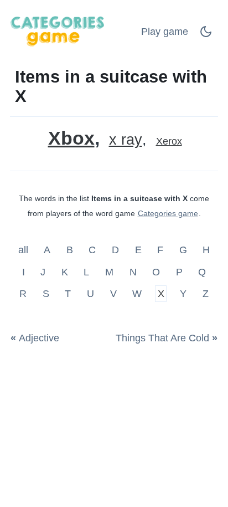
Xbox (71, 138)
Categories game (168, 213)
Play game (164, 31)
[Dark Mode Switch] (206, 35)
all (24, 249)
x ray (125, 140)
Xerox (169, 141)
